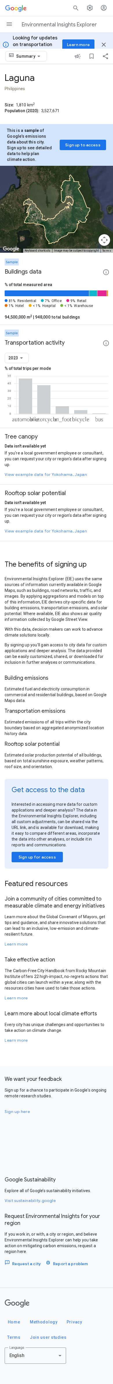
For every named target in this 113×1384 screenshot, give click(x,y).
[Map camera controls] (104, 240)
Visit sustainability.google (30, 1200)
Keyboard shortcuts (37, 250)
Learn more (16, 944)
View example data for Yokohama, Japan (46, 474)
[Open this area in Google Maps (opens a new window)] (11, 249)
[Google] (17, 1303)
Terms (107, 250)
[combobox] (29, 56)
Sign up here (17, 1111)
